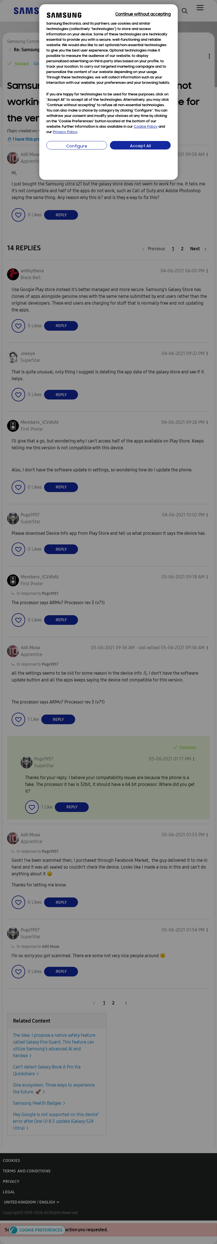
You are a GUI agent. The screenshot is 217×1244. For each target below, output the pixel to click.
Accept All (140, 146)
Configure (76, 146)
